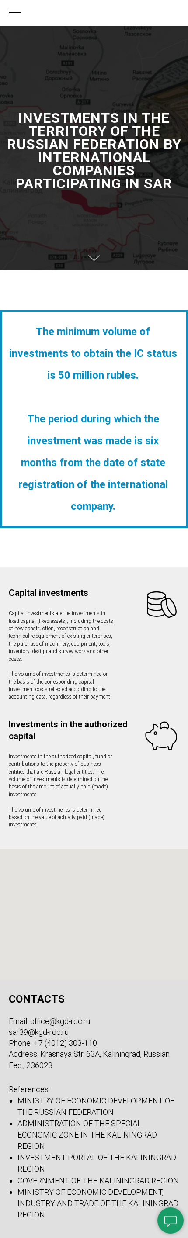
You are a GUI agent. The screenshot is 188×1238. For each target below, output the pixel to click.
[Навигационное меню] (15, 13)
